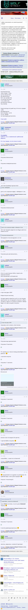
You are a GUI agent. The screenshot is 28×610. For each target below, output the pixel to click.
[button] (2, 18)
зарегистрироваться (7, 49)
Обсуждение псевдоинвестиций (14, 571)
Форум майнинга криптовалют (15, 563)
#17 (26, 496)
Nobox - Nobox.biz (9, 575)
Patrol (5, 571)
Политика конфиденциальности (8, 607)
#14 (26, 435)
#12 (26, 396)
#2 (26, 132)
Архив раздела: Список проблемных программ (14, 577)
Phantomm (6, 584)
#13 (26, 416)
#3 (26, 155)
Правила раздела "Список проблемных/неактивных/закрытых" (12, 66)
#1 (26, 89)
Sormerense (6, 563)
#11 (26, 338)
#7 (26, 251)
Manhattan (8, 178)
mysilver (7, 491)
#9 (26, 290)
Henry (6, 149)
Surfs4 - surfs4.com (9, 589)
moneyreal (8, 127)
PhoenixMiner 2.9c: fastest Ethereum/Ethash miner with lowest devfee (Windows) (14, 560)
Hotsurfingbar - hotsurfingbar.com (13, 582)
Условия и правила (13, 606)
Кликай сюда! (12, 123)
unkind (3, 73)
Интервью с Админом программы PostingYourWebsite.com (14, 568)
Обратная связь (4, 606)
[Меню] (14, 10)
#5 (26, 205)
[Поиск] (26, 18)
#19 (26, 541)
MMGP (3, 604)
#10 (26, 319)
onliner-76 (6, 591)
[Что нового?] (23, 18)
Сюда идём (4, 119)
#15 (26, 456)
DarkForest (6, 577)
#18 (26, 519)
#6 (26, 224)
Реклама (2, 121)
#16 (26, 472)
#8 (26, 270)
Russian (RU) (10, 604)
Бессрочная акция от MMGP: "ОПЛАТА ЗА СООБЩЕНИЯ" (13, 55)
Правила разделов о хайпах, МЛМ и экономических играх (13, 60)
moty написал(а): (5, 499)
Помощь (19, 607)
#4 (26, 183)
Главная (23, 607)
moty (6, 430)
